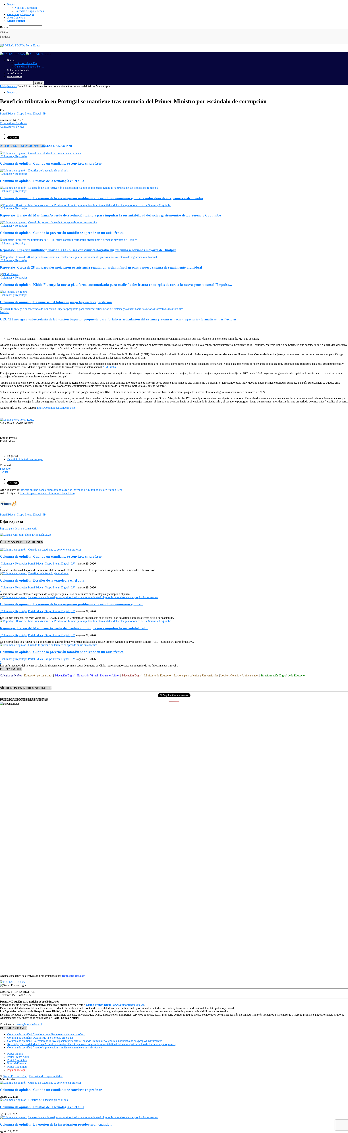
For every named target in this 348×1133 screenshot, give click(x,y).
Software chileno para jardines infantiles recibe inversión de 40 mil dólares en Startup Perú (70, 489)
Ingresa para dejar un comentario (18, 528)
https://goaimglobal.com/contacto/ (56, 407)
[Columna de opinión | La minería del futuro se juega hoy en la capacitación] (13, 291)
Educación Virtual (87, 675)
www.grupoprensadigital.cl (115, 1004)
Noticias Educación (25, 7)
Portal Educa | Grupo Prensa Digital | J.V (51, 563)
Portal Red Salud (17, 1066)
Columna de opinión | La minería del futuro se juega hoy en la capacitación (56, 302)
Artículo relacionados (22, 146)
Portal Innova (15, 1053)
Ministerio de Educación (158, 675)
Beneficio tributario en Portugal (25, 459)
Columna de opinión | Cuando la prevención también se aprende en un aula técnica (62, 233)
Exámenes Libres (110, 675)
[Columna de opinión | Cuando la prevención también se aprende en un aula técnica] (48, 222)
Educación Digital (65, 675)
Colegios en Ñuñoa (11, 675)
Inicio (3, 86)
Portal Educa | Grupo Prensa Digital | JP (23, 113)
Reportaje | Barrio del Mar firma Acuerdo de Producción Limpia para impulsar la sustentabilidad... (74, 628)
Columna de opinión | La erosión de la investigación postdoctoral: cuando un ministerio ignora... (71, 604)
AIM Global (109, 367)
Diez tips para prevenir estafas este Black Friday (47, 493)
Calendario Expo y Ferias (29, 11)
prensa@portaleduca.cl (29, 1024)
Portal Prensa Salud (18, 1056)
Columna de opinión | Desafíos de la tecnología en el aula (42, 181)
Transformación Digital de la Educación (283, 675)
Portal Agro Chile (17, 1060)
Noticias (12, 4)
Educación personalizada (38, 675)
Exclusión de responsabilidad (46, 1076)
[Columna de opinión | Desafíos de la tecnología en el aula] (34, 170)
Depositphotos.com (73, 975)
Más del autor (58, 146)
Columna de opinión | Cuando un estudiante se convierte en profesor (51, 163)
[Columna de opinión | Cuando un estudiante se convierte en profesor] (40, 153)
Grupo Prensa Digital (15, 1076)
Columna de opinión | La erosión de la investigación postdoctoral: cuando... (56, 1124)
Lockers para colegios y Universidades (196, 675)
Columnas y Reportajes (20, 14)
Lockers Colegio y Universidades (239, 675)
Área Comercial (16, 17)
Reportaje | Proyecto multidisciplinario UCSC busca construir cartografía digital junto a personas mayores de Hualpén (88, 250)
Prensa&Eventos (16, 1063)
